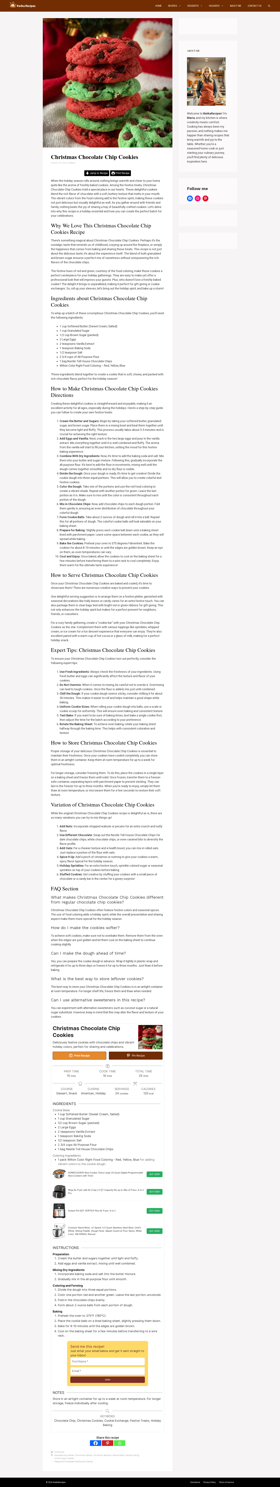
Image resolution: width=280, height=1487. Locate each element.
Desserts (193, 6)
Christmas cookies (83, 1455)
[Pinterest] (107, 1443)
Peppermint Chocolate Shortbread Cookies (73, 1461)
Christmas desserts (102, 1455)
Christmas (59, 1452)
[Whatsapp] (119, 1443)
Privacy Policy (209, 1482)
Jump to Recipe (98, 173)
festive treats (118, 1455)
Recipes (172, 6)
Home (158, 6)
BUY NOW (155, 1174)
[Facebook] (95, 1443)
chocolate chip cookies (64, 1455)
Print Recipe (122, 173)
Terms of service (226, 1482)
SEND (107, 1379)
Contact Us (255, 6)
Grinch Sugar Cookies (64, 1458)
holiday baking (132, 1455)
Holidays (214, 6)
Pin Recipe (138, 1055)
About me (235, 6)
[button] (269, 5)
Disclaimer (195, 1482)
